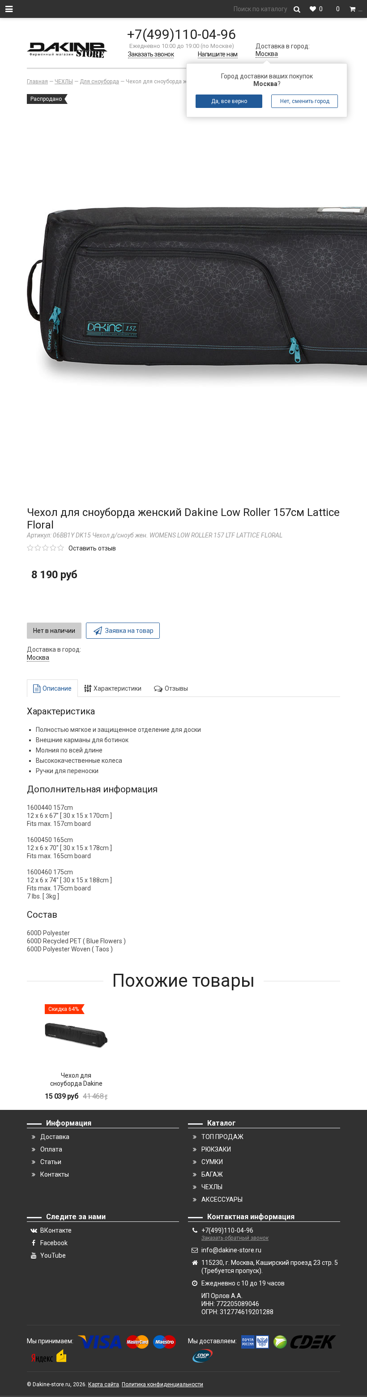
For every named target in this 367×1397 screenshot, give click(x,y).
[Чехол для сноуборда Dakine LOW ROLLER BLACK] (76, 1035)
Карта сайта (103, 1384)
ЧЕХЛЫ (211, 1187)
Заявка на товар (129, 630)
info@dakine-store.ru (231, 1250)
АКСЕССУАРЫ (222, 1199)
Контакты (54, 1174)
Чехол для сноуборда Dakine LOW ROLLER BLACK (76, 1083)
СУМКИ (212, 1161)
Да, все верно (229, 101)
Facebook (54, 1243)
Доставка (54, 1136)
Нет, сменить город (304, 101)
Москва (267, 53)
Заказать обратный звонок (235, 1238)
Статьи (50, 1161)
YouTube (53, 1255)
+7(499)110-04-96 (181, 34)
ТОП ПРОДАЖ (222, 1136)
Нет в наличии (54, 630)
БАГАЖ (212, 1174)
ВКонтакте (56, 1230)
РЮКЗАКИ (216, 1149)
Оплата (51, 1149)
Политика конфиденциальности (162, 1384)
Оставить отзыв (92, 548)
